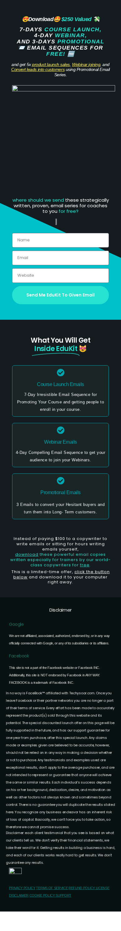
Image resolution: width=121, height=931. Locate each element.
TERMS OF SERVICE (52, 888)
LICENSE (103, 888)
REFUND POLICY (82, 888)
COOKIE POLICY (42, 895)
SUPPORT (63, 895)
